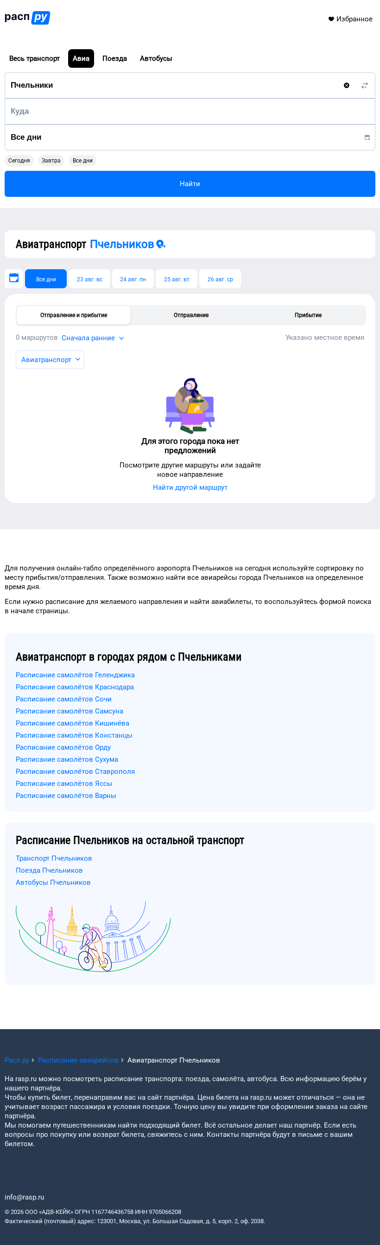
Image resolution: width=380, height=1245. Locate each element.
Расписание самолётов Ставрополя (75, 771)
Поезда (114, 58)
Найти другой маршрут (190, 487)
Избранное (354, 19)
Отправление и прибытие (73, 315)
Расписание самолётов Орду (63, 747)
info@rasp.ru (24, 1197)
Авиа (81, 58)
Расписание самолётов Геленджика (75, 675)
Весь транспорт (34, 58)
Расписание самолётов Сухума (67, 759)
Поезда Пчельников (49, 870)
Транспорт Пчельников (54, 858)
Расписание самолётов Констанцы (74, 735)
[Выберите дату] (14, 278)
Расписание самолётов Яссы (64, 783)
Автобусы (156, 58)
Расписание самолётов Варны (66, 795)
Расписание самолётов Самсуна (69, 711)
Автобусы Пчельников (53, 882)
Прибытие (308, 315)
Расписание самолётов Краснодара (75, 687)
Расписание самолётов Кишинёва (72, 723)
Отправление (191, 315)
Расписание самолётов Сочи (64, 699)
